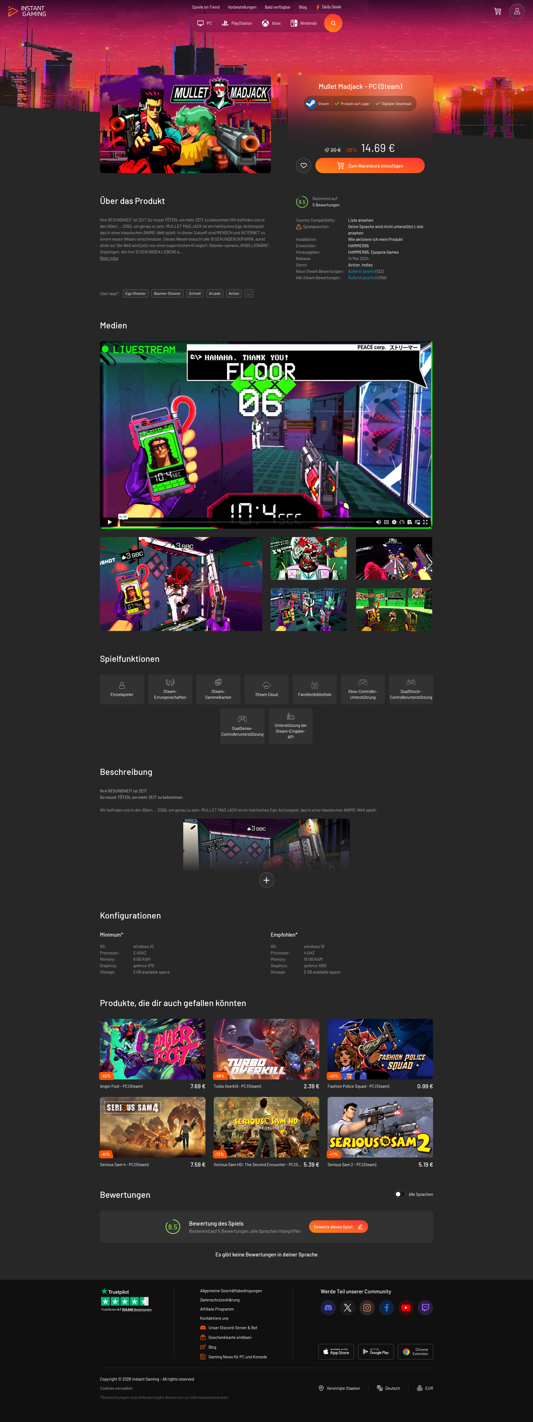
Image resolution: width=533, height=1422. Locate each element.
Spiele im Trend (206, 6)
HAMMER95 (358, 245)
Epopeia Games (385, 252)
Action (354, 264)
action (234, 293)
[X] (347, 1307)
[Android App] (376, 1351)
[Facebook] (386, 1307)
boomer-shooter (167, 293)
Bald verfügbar (278, 6)
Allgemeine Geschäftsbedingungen (231, 1290)
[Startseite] (27, 11)
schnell (195, 293)
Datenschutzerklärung (220, 1299)
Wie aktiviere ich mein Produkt (375, 239)
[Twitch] (425, 1307)
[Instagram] (367, 1307)
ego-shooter (135, 293)
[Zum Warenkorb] (497, 11)
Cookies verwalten (116, 1388)
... (249, 293)
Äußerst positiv (362, 271)
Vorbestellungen (242, 6)
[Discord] (328, 1307)
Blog (303, 6)
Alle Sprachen (421, 1194)
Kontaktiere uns (214, 1318)
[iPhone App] (336, 1351)
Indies (367, 264)
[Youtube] (406, 1307)
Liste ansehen (360, 220)
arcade (214, 293)
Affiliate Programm (217, 1308)
